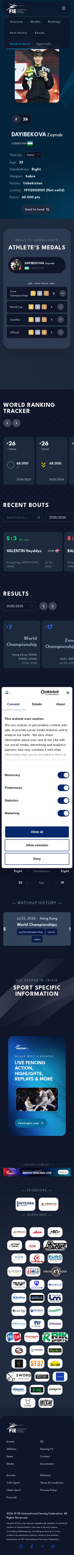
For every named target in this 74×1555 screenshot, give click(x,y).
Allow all (37, 832)
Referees (45, 1475)
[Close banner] (67, 692)
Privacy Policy (48, 1490)
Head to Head (19, 43)
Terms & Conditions (52, 1482)
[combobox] (33, 154)
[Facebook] (32, 1546)
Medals (35, 21)
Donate (11, 1475)
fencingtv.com (28, 1123)
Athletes (11, 1449)
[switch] (63, 787)
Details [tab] (37, 704)
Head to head (34, 209)
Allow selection (37, 845)
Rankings (54, 21)
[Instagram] (21, 1546)
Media (10, 1463)
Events (11, 1441)
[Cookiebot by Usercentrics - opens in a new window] (43, 692)
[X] (42, 1546)
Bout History (18, 32)
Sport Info (44, 43)
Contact (45, 1456)
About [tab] (60, 704)
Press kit (12, 1497)
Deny (37, 858)
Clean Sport (14, 1490)
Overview (16, 21)
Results (40, 32)
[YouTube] (53, 1546)
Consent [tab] (13, 704)
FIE (42, 1441)
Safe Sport (13, 1482)
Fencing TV (46, 1449)
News (10, 1456)
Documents (47, 1463)
